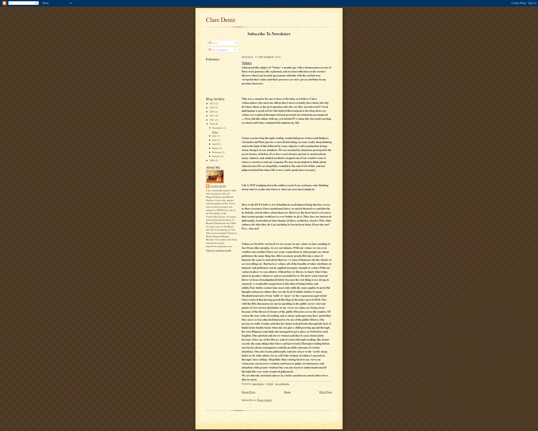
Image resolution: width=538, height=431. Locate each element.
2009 (212, 160)
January (216, 156)
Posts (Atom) (264, 400)
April (215, 143)
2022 (212, 103)
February (217, 152)
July (214, 135)
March (215, 148)
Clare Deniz (221, 19)
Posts (214, 43)
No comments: (282, 384)
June (214, 139)
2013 (212, 115)
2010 (212, 123)
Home (287, 392)
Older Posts (325, 392)
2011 (212, 119)
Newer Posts (248, 392)
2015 (212, 107)
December (217, 127)
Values (215, 132)
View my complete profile (218, 250)
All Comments (219, 50)
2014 (212, 111)
